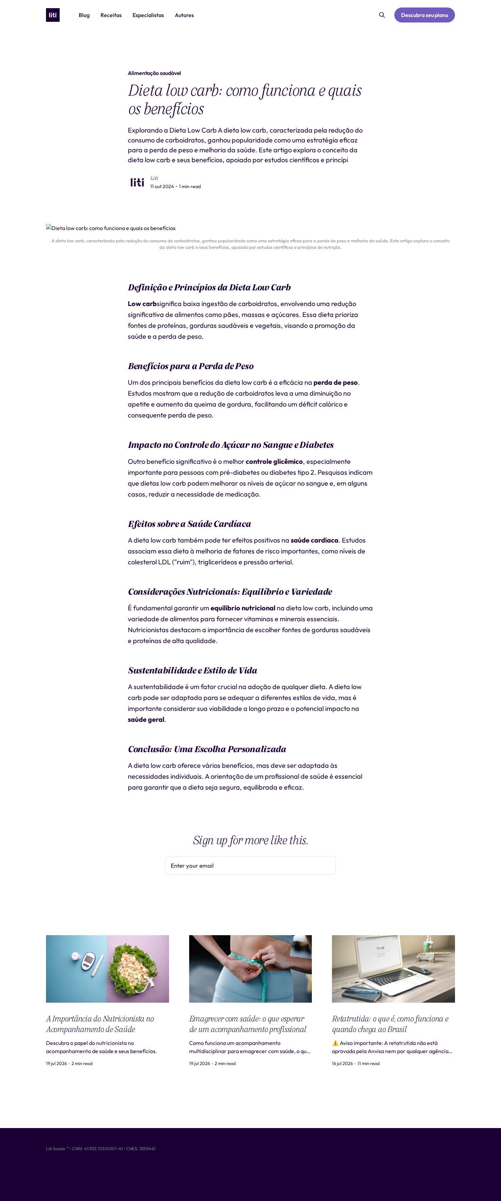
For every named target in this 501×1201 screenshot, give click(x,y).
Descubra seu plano (424, 15)
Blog (84, 15)
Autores (184, 15)
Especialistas (148, 15)
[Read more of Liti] (137, 182)
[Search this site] (382, 15)
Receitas (111, 15)
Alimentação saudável (154, 73)
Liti (154, 178)
